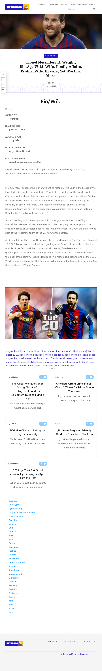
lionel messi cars (27, 358)
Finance (12, 554)
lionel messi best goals (50, 354)
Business (13, 501)
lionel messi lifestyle (24, 361)
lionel (37, 351)
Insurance (13, 566)
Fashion (12, 550)
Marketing (14, 577)
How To (13, 531)
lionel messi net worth (48, 361)
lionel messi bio (73, 354)
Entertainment (16, 516)
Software (13, 593)
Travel (12, 608)
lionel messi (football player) (71, 351)
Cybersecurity (15, 508)
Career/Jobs (14, 504)
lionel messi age (28, 354)
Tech (11, 535)
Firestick (13, 520)
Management (15, 574)
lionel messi (47, 351)
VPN (11, 612)
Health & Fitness (17, 562)
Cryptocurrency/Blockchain (22, 512)
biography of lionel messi (19, 351)
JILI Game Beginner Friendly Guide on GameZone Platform (74, 438)
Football (51, 56)
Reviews (13, 585)
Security (13, 589)
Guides (12, 527)
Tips (11, 539)
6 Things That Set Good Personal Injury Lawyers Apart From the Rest (27, 477)
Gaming (12, 523)
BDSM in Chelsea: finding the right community (27, 438)
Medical (12, 581)
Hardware (14, 558)
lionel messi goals (69, 358)
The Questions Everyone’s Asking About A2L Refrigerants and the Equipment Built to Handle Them (27, 394)
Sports (12, 597)
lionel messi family (47, 358)
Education (14, 547)
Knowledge (14, 570)
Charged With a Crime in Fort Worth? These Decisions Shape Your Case (74, 394)
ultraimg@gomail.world (74, 654)
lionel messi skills (71, 361)
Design (12, 543)
